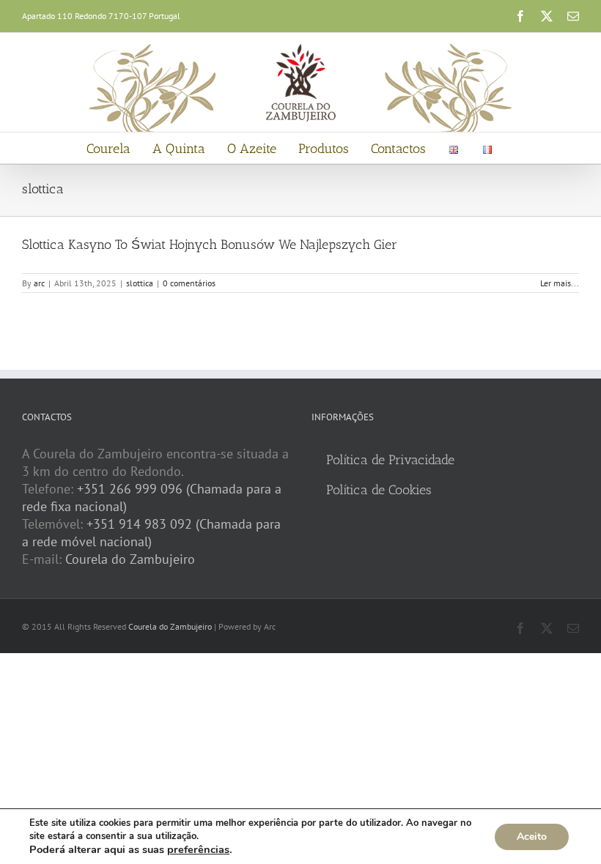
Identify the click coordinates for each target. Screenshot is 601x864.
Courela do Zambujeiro (130, 559)
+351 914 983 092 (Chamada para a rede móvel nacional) (151, 532)
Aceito (532, 836)
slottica (139, 283)
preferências (198, 849)
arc (39, 283)
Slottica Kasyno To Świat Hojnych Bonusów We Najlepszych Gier (209, 245)
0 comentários (189, 283)
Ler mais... (559, 283)
